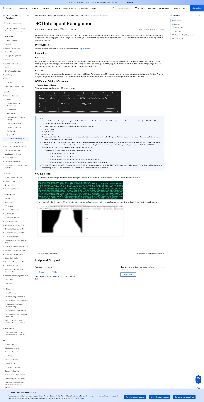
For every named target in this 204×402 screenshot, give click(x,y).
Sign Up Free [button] (196, 8)
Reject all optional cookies (160, 397)
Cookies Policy (78, 398)
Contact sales (52, 276)
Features (84, 15)
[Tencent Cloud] (9, 8)
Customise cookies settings (184, 397)
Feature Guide (74, 15)
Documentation (40, 15)
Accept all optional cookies (135, 397)
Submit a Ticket (66, 276)
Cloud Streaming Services (57, 15)
